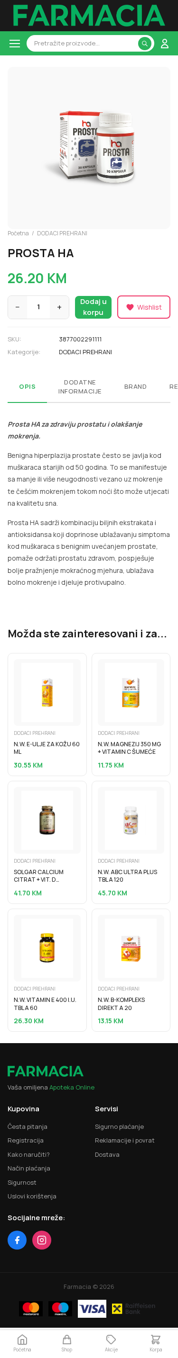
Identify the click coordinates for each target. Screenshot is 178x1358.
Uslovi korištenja (32, 1196)
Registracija (26, 1140)
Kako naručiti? (29, 1154)
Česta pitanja (27, 1126)
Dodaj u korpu (93, 306)
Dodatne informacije (80, 387)
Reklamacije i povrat (125, 1140)
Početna (18, 233)
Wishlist (149, 307)
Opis (27, 386)
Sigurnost (22, 1182)
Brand (135, 386)
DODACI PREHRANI (62, 233)
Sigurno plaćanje (119, 1126)
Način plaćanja (29, 1168)
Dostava (107, 1154)
